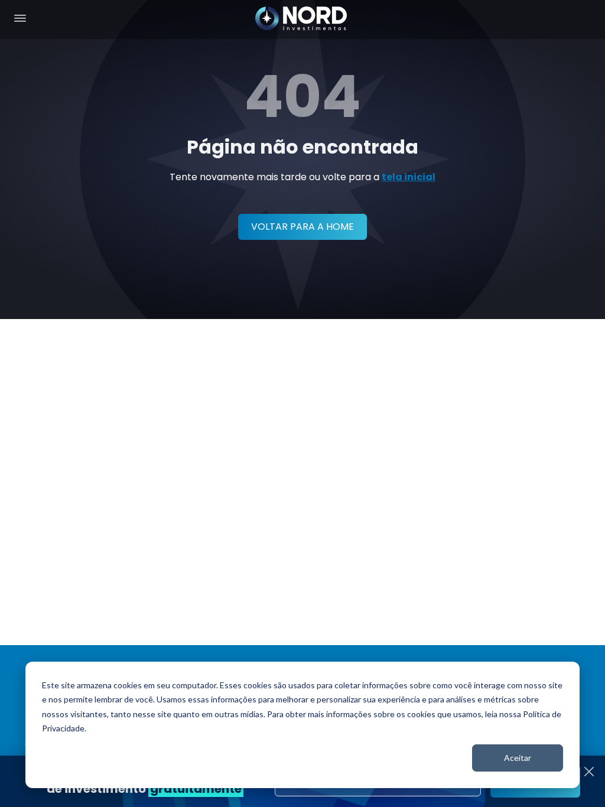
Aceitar (517, 758)
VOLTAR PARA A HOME (302, 226)
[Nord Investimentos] (301, 19)
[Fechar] (589, 772)
